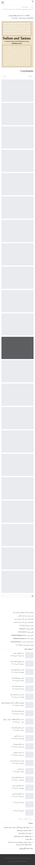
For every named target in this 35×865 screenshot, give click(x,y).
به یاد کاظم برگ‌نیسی (18, 794)
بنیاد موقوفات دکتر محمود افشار (23, 836)
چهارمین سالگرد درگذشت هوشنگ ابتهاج (13, 703)
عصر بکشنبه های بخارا (18, 711)
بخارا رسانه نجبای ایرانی (25, 833)
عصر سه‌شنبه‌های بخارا (17, 669)
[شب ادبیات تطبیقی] (29, 755)
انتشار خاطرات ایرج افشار (24, 830)
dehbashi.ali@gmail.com (18, 635)
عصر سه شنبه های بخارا (17, 694)
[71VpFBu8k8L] (17, 91)
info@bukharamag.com (20, 638)
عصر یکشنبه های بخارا (18, 727)
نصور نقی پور (12, 861)
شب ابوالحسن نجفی (18, 785)
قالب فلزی (28, 839)
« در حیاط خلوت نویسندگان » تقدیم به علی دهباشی (18, 827)
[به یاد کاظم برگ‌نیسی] (29, 796)
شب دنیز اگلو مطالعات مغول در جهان (13, 719)
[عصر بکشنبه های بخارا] (29, 713)
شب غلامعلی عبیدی (18, 653)
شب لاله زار (20, 769)
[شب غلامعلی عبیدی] (29, 655)
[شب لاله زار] (29, 771)
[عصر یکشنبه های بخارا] (29, 730)
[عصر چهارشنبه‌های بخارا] (29, 663)
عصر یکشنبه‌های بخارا (18, 686)
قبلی (30, 76)
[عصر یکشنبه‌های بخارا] (29, 688)
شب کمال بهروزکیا (18, 744)
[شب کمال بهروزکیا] (29, 746)
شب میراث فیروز (19, 736)
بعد (4, 76)
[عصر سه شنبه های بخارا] (29, 697)
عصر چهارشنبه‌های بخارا (17, 661)
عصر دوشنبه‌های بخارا (18, 678)
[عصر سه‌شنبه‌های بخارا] (29, 672)
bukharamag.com (16, 641)
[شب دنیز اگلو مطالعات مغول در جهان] (29, 721)
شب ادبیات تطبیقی (18, 752)
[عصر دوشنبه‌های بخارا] (29, 680)
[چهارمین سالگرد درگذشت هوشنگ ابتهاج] (29, 705)
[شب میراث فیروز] (29, 738)
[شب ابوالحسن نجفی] (29, 788)
